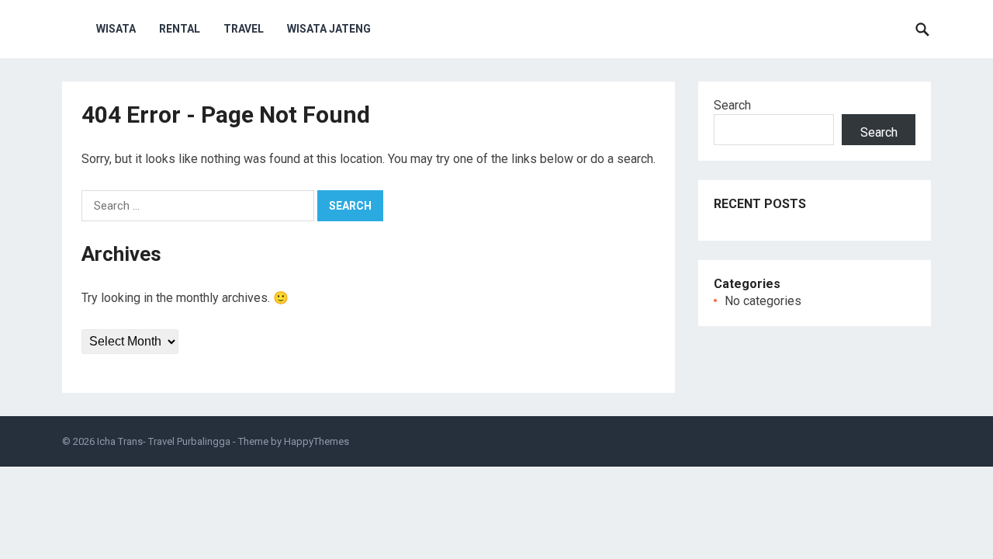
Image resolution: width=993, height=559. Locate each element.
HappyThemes (316, 441)
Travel (243, 29)
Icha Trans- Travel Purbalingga (163, 441)
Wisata (116, 29)
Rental (179, 29)
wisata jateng (329, 29)
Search (732, 105)
